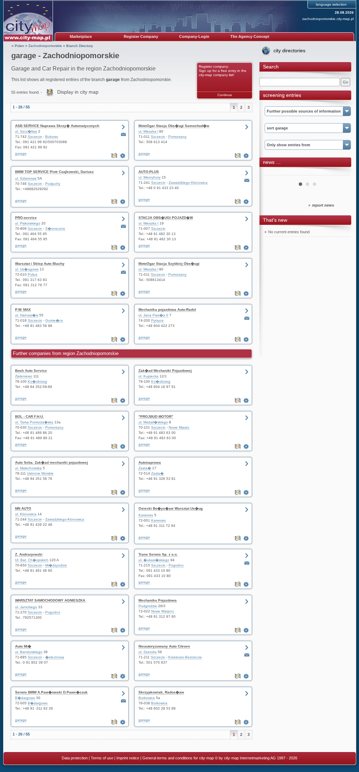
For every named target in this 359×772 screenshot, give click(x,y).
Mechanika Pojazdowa (157, 600)
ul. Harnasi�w (26, 315)
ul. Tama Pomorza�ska (34, 422)
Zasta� (144, 468)
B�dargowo (25, 698)
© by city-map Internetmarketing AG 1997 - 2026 (256, 758)
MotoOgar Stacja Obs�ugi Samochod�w (173, 126)
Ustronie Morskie (40, 473)
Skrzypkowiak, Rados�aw (161, 692)
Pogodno (176, 565)
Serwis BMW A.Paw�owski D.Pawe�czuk (51, 692)
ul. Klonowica (25, 514)
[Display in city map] (114, 156)
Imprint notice (127, 758)
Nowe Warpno (162, 611)
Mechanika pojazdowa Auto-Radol (167, 309)
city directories (289, 50)
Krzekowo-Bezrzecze (185, 657)
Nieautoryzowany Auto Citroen (164, 646)
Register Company (141, 36)
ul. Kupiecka (148, 376)
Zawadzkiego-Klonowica (188, 182)
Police (33, 274)
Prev (273, 172)
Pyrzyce (157, 320)
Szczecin (35, 137)
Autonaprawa (149, 462)
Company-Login (194, 36)
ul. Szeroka (147, 652)
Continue (224, 95)
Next (341, 172)
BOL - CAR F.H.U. (29, 416)
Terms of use (102, 758)
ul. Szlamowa (25, 178)
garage (21, 153)
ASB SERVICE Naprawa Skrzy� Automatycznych (57, 126)
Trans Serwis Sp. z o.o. (158, 554)
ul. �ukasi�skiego (153, 560)
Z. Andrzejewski (28, 554)
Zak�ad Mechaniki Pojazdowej (165, 370)
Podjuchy (52, 184)
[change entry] (123, 156)
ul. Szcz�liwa (26, 131)
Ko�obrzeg (37, 381)
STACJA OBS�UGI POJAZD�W (165, 218)
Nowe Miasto (179, 427)
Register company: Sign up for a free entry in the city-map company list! (222, 71)
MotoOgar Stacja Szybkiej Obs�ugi (168, 264)
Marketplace (81, 36)
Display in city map (78, 92)
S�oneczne (55, 228)
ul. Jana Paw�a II (153, 315)
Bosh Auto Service (31, 370)
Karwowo (145, 515)
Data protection (75, 758)
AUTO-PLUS (148, 172)
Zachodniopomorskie (45, 46)
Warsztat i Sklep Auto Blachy (40, 264)
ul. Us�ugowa (27, 269)
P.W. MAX (23, 309)
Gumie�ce (54, 320)
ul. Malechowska (28, 468)
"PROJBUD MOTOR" (155, 416)
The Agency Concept (249, 36)
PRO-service (26, 218)
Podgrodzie (147, 606)
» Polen (18, 46)
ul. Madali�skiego (153, 422)
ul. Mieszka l (148, 131)
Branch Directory (79, 46)
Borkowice (146, 698)
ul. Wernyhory (149, 177)
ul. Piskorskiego (27, 223)
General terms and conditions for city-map (178, 758)
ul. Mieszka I (148, 223)
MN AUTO (23, 508)
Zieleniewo (23, 376)
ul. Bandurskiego (28, 652)
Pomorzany (177, 137)
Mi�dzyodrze (56, 565)
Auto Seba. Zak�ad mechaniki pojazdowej (51, 462)
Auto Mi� (23, 646)
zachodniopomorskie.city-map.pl (328, 19)
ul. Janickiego (26, 607)
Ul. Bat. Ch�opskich (31, 560)
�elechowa (54, 657)
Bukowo (51, 137)
